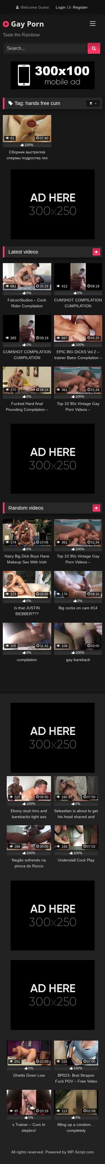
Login (61, 7)
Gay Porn (26, 24)
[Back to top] (87, 1147)
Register (80, 7)
